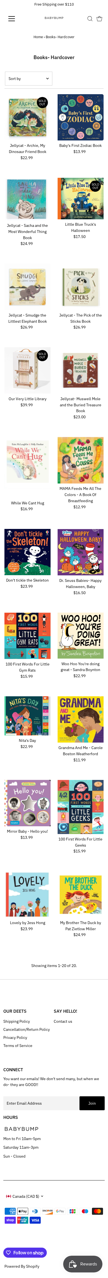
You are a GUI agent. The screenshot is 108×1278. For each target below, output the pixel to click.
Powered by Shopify (21, 1266)
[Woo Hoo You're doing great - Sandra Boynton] (81, 636)
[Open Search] (90, 18)
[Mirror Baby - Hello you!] (27, 803)
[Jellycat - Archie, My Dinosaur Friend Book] (27, 117)
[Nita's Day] (27, 715)
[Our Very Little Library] (27, 370)
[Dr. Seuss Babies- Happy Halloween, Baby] (81, 552)
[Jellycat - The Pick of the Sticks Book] (81, 287)
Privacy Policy (15, 1037)
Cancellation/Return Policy (26, 1029)
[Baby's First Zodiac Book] (81, 117)
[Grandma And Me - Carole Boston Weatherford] (81, 719)
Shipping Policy (16, 1021)
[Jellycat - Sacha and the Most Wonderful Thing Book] (27, 199)
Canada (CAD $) (25, 1196)
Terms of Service (17, 1045)
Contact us (63, 1021)
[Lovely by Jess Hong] (27, 894)
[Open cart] (99, 18)
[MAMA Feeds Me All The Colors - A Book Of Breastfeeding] (81, 460)
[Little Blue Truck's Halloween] (81, 198)
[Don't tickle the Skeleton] (27, 552)
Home (38, 37)
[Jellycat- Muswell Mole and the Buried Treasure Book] (81, 370)
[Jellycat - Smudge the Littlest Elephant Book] (27, 287)
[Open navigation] (16, 19)
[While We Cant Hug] (27, 467)
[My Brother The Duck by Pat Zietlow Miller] (81, 894)
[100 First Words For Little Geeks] (81, 807)
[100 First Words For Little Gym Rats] (27, 636)
